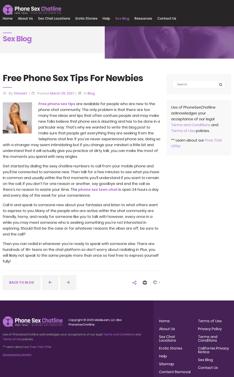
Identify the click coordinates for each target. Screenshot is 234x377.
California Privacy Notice (213, 350)
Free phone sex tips (56, 103)
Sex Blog (122, 18)
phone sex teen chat (98, 189)
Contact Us (166, 18)
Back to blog (21, 282)
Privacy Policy (210, 328)
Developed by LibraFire (17, 354)
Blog (91, 93)
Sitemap (166, 364)
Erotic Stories (86, 18)
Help (106, 18)
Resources (143, 18)
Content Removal (174, 371)
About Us (25, 18)
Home (8, 18)
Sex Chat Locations (54, 18)
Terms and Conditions (190, 124)
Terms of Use (183, 130)
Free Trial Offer (41, 347)
